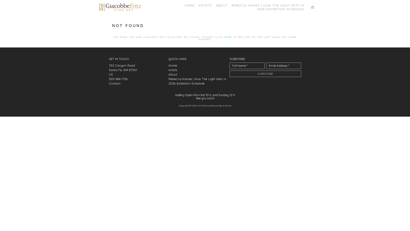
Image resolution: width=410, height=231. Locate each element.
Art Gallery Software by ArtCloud (214, 105)
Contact (115, 83)
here (228, 37)
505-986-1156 (118, 79)
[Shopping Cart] (312, 7)
